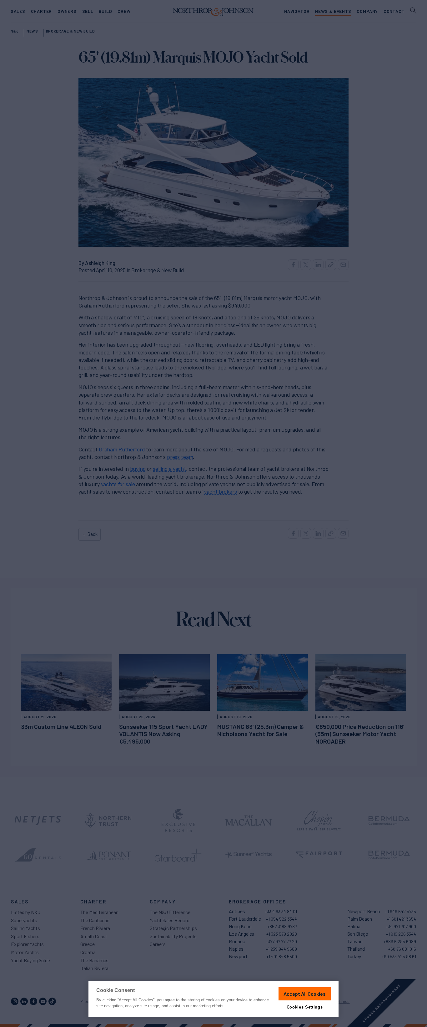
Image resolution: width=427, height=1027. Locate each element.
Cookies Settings (305, 1007)
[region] (213, 999)
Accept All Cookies (305, 994)
